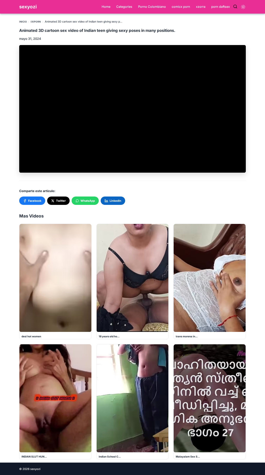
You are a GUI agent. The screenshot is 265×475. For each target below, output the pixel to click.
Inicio (23, 21)
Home (106, 7)
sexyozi (28, 7)
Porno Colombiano (152, 7)
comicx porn (181, 7)
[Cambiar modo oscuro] (243, 7)
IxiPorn (36, 21)
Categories (124, 7)
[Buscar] (235, 6)
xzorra (200, 7)
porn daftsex (220, 7)
